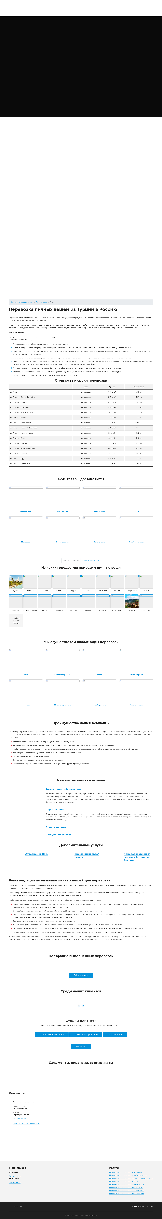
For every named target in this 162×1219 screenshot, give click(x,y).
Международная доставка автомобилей (126, 1187)
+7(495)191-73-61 (20, 1109)
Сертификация (56, 827)
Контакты (143, 13)
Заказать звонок (143, 9)
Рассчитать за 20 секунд (63, 89)
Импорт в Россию (71, 561)
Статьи (130, 13)
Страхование (55, 809)
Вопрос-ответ (115, 13)
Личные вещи (14, 1176)
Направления (68, 13)
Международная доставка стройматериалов (128, 1175)
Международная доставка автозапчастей (126, 1193)
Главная (15, 13)
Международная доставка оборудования (126, 1190)
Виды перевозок (31, 13)
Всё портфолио (81, 975)
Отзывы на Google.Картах (86, 1035)
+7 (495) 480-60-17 (21, 1115)
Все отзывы (81, 1047)
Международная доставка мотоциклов (125, 1172)
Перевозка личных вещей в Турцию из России (137, 857)
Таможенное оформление (64, 789)
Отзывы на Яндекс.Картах (52, 1035)
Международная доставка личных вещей (126, 1184)
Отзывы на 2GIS (115, 1035)
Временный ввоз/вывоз (86, 855)
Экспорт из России (90, 561)
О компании (97, 13)
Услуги (83, 13)
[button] (79, 1006)
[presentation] (66, 1005)
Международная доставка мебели (123, 1181)
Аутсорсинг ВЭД (36, 853)
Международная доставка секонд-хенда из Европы (131, 1178)
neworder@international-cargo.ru (26, 1123)
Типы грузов (50, 13)
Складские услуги (58, 834)
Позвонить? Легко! (21, 1119)
